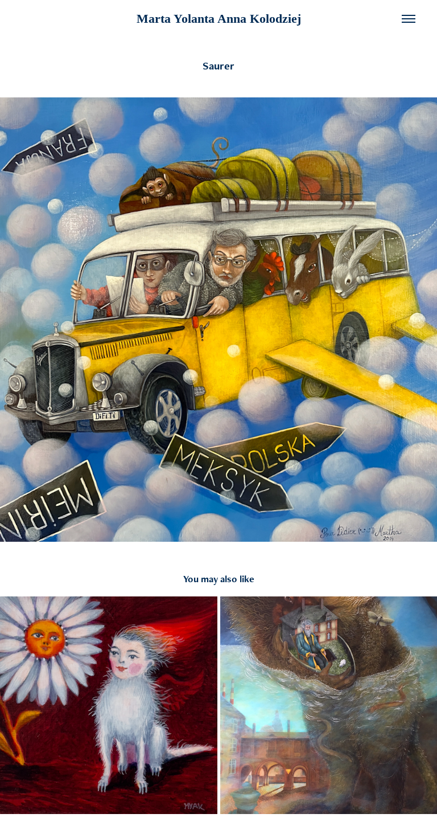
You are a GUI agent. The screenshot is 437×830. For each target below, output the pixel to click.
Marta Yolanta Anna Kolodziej (219, 18)
